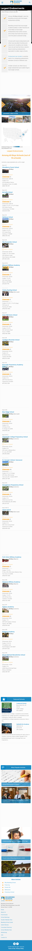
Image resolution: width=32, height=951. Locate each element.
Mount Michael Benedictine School (13, 655)
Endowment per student (15, 56)
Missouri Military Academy (11, 265)
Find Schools (4, 915)
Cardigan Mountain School (10, 340)
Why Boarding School (10, 883)
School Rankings (5, 917)
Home (2, 910)
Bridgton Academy (8, 632)
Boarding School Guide (7, 922)
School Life (7, 887)
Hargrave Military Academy (11, 582)
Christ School (6, 510)
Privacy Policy (20, 949)
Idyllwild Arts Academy (22, 724)
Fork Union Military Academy (11, 557)
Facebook (17, 943)
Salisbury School (7, 217)
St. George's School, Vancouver (12, 460)
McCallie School (7, 192)
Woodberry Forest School (10, 113)
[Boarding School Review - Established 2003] (16, 2)
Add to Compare (8, 175)
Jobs (2, 935)
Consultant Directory (6, 927)
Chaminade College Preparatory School (15, 437)
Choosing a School (9, 892)
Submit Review (5, 925)
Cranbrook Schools (21, 703)
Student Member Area (6, 920)
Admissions (7, 890)
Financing (7, 885)
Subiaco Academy (8, 607)
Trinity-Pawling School (9, 290)
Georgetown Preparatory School (12, 485)
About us (3, 912)
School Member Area (6, 930)
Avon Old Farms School (9, 315)
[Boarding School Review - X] (14, 944)
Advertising (4, 932)
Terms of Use (11, 949)
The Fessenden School (9, 242)
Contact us (4, 937)
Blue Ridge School (8, 412)
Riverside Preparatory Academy (12, 365)
